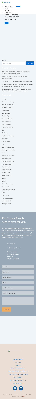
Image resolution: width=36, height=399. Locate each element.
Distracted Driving (7, 119)
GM (3, 130)
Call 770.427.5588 (12, 17)
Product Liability (6, 172)
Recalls (25, 31)
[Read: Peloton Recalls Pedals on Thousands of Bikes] (12, 27)
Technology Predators (8, 189)
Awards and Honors (8, 104)
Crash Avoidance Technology (18, 371)
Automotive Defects (18, 368)
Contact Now (10, 19)
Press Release (6, 167)
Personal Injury (5, 31)
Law (3, 144)
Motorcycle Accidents (8, 150)
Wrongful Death (6, 204)
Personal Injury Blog (12, 31)
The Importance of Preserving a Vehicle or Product (17, 81)
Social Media (5, 187)
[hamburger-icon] (18, 6)
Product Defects (20, 31)
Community (5, 116)
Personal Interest (7, 164)
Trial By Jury (5, 195)
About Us (8, 13)
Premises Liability (18, 383)
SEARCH (30, 63)
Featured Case (6, 121)
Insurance (5, 138)
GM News (5, 133)
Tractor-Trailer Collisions (18, 374)
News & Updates (11, 15)
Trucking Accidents (7, 198)
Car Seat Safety (6, 113)
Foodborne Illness (7, 127)
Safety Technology (7, 184)
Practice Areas (7, 7)
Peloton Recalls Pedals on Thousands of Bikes (16, 43)
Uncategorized (6, 201)
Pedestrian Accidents (8, 155)
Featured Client (6, 124)
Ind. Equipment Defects (18, 380)
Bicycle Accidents (7, 107)
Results (8, 11)
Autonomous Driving (8, 102)
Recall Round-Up (7, 175)
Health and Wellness (8, 136)
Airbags (4, 99)
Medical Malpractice (8, 147)
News (3, 153)
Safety (4, 181)
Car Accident (6, 110)
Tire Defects (18, 377)
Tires (3, 192)
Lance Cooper (6, 141)
